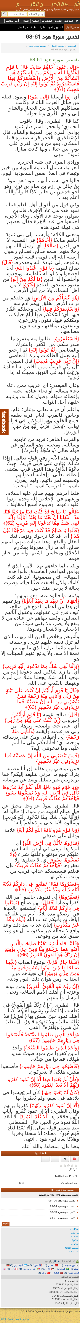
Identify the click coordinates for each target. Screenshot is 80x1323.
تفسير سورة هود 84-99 (62, 1206)
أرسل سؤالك (12, 21)
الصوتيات (47, 21)
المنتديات (74, 1251)
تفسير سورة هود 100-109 (61, 1200)
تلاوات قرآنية (38, 27)
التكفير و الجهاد (55, 27)
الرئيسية (72, 46)
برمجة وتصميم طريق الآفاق (14, 1319)
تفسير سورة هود (37, 46)
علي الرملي (22, 27)
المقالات (68, 21)
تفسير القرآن (72, 27)
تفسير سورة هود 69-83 (62, 1212)
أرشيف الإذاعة (72, 1247)
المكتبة (35, 21)
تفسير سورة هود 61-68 (62, 1218)
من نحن (75, 1233)
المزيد (6, 1223)
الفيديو (58, 21)
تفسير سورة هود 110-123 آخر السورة (58, 1195)
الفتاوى (25, 21)
